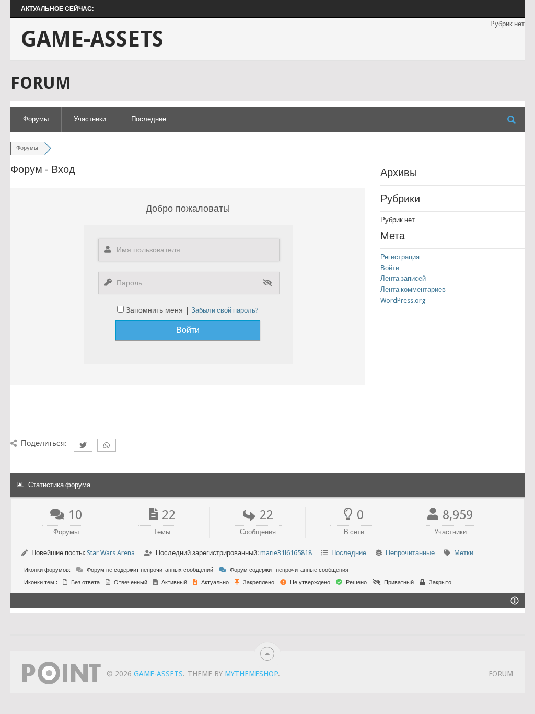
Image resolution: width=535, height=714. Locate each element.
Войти (389, 268)
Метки (463, 553)
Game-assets (92, 39)
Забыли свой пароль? (225, 310)
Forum (501, 674)
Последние (148, 119)
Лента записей (403, 278)
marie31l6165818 (286, 553)
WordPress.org (403, 300)
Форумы (36, 119)
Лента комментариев (413, 289)
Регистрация (400, 257)
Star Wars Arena (111, 553)
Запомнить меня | (158, 310)
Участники (90, 119)
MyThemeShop (251, 674)
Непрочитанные (410, 553)
